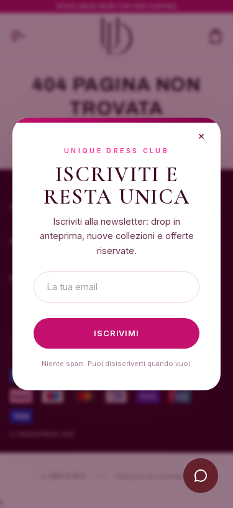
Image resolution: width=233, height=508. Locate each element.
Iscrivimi (116, 333)
